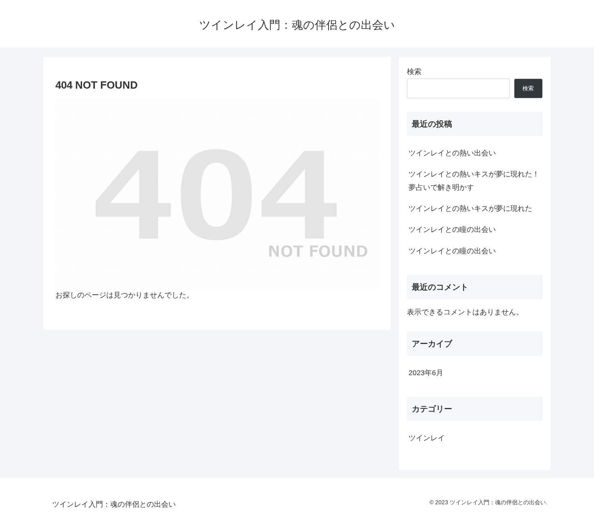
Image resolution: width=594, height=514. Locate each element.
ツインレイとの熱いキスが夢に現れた (470, 208)
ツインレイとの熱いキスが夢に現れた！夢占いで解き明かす (474, 180)
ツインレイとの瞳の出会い (452, 229)
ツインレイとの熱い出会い (452, 153)
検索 (414, 72)
